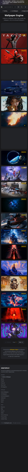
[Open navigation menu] (25, 7)
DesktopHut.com (8, 423)
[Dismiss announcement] (26, 2)
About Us (3, 407)
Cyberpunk (3, 398)
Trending (5, 11)
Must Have (3, 385)
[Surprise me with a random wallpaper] (18, 7)
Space (2, 401)
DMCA (2, 412)
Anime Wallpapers (5, 392)
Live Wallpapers (14, 11)
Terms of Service (4, 414)
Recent (2, 379)
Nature (2, 400)
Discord (2, 411)
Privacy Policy (4, 417)
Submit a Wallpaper (6, 376)
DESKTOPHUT (5, 368)
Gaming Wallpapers (5, 396)
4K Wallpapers (4, 394)
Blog (2, 409)
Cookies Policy (4, 418)
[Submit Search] (21, 7)
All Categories (4, 387)
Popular (2, 381)
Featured (3, 383)
